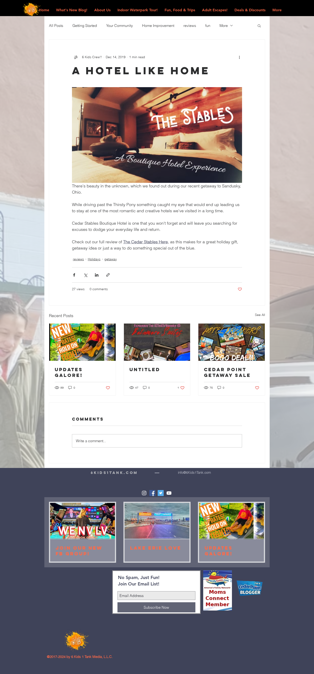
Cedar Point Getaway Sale (227, 372)
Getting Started (84, 25)
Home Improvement (158, 25)
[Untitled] (157, 342)
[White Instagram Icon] (144, 493)
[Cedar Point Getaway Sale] (231, 342)
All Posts (56, 25)
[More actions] (239, 57)
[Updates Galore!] (82, 342)
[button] (259, 25)
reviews (189, 25)
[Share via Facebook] (74, 275)
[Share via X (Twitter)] (85, 275)
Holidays (94, 259)
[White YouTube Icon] (169, 493)
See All (260, 315)
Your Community (119, 25)
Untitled (144, 369)
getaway (110, 259)
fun (207, 25)
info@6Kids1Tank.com (194, 472)
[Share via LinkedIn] (96, 275)
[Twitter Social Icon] (161, 493)
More (224, 25)
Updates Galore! (69, 372)
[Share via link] (108, 275)
